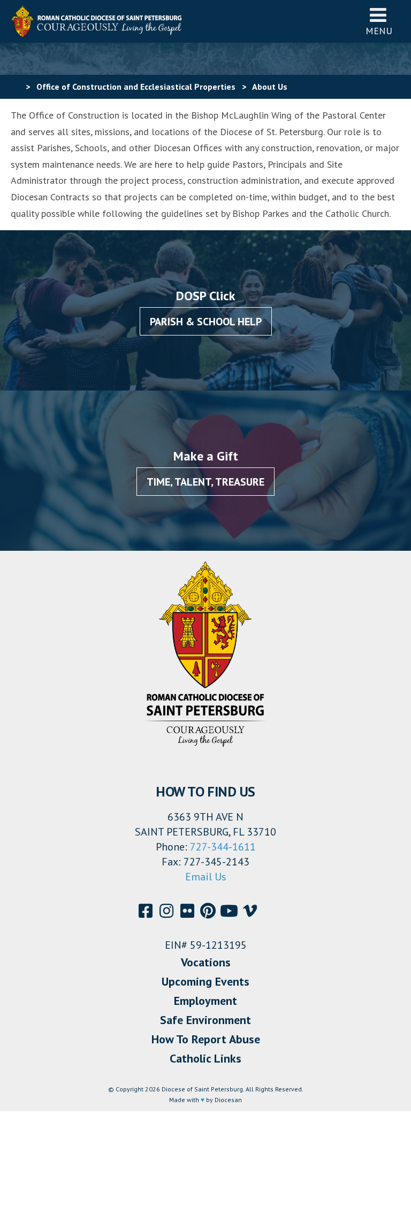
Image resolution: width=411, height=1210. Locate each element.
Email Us (205, 877)
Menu (379, 31)
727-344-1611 (223, 847)
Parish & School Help (206, 322)
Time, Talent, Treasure (205, 482)
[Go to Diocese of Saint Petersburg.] (15, 86)
